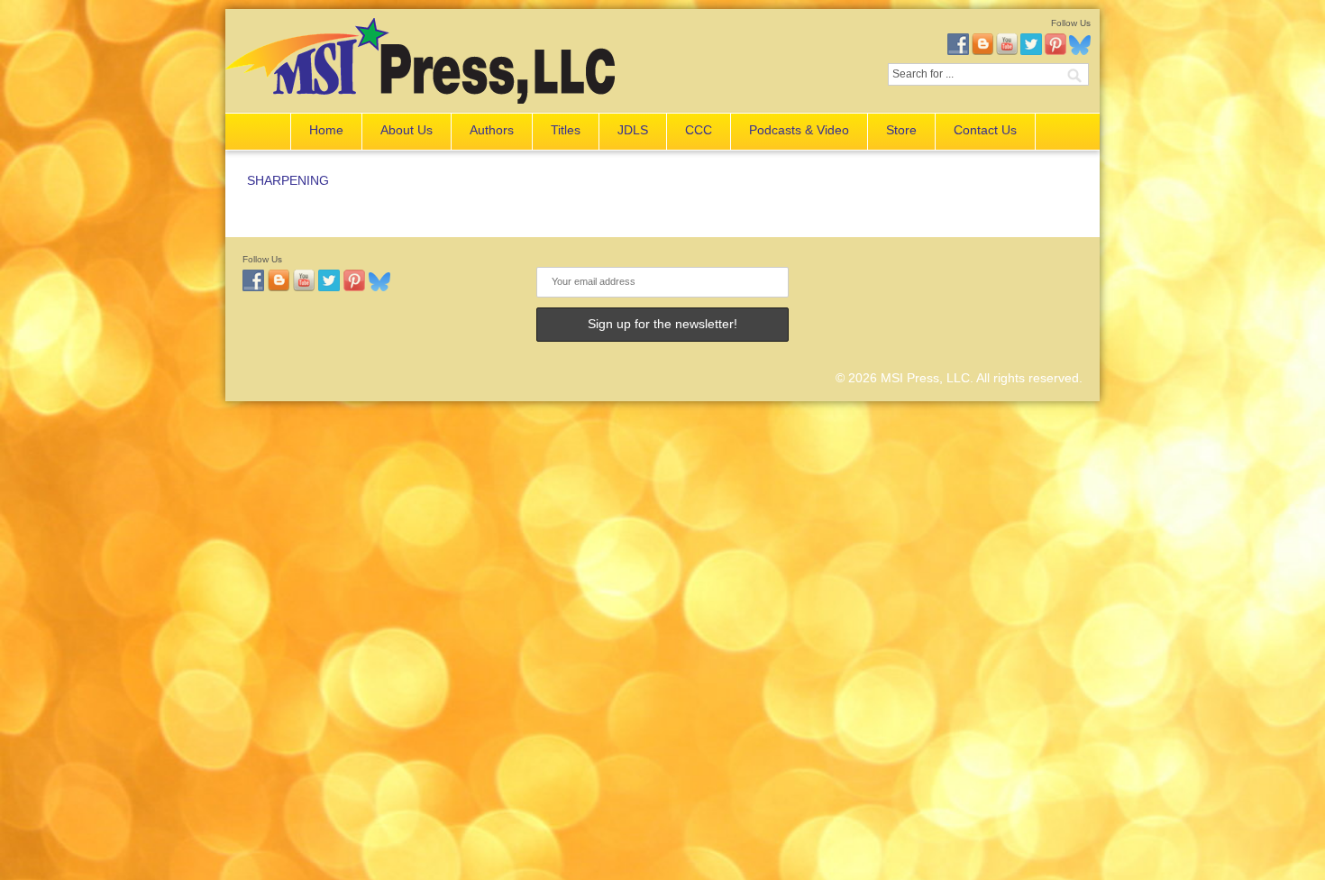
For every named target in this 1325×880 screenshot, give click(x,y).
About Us (406, 130)
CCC (698, 130)
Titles (565, 130)
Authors (492, 130)
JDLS (632, 130)
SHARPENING (288, 180)
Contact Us (985, 130)
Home (326, 130)
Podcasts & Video (799, 130)
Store (901, 130)
